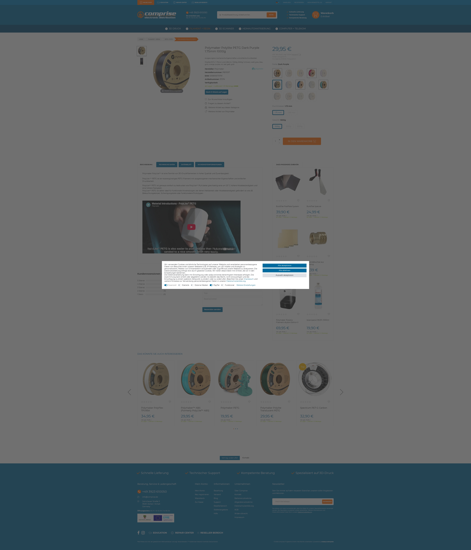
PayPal (216, 285)
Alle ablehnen (284, 270)
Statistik (185, 285)
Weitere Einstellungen (245, 285)
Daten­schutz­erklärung (236, 281)
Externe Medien (201, 285)
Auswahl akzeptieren (284, 275)
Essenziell (172, 285)
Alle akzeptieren (284, 265)
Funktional (229, 285)
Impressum (249, 279)
